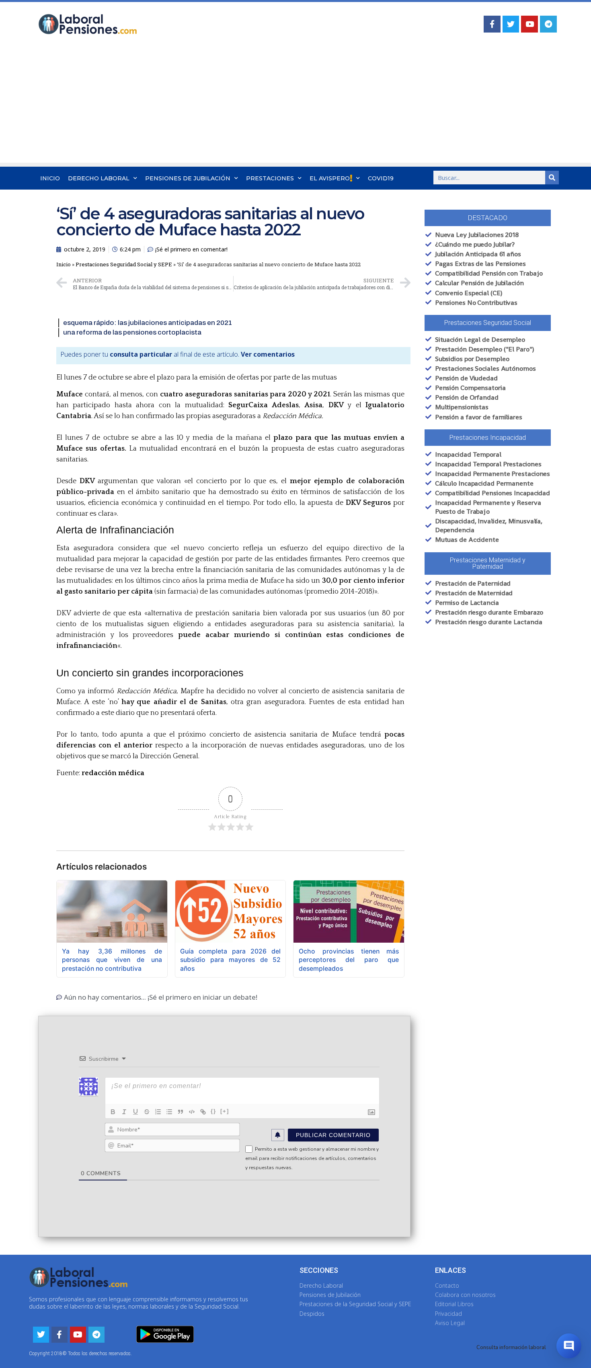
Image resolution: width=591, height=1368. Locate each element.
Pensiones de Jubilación (187, 178)
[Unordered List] (169, 1112)
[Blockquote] (180, 1112)
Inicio (50, 178)
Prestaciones (270, 178)
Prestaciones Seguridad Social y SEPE (124, 264)
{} (213, 1111)
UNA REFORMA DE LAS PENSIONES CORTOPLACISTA (132, 332)
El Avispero (330, 178)
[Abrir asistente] (568, 1345)
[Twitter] (511, 24)
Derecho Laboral (98, 178)
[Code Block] (191, 1112)
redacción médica (113, 773)
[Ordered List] (158, 1112)
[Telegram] (548, 24)
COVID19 (381, 178)
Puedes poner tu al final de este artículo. (177, 354)
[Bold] (113, 1112)
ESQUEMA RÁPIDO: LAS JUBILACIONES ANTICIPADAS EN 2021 (147, 323)
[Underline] (135, 1112)
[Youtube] (529, 24)
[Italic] (124, 1112)
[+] (224, 1111)
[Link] (203, 1112)
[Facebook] (492, 24)
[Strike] (146, 1112)
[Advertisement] (295, 106)
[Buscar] (552, 177)
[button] (488, 218)
